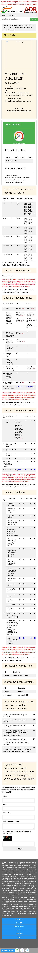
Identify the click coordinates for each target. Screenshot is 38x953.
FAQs (19, 937)
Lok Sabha (12, 15)
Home (4, 15)
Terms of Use (19, 933)
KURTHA (29, 25)
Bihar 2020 (13, 25)
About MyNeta (19, 919)
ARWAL (21, 25)
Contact (19, 930)
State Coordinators (19, 926)
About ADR (19, 923)
